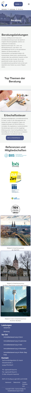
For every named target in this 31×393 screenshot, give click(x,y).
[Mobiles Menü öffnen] (28, 4)
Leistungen (12, 9)
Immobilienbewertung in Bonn (13, 337)
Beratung (6, 331)
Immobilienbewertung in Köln (13, 345)
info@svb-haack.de (13, 374)
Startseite (4, 9)
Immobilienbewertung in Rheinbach (15, 348)
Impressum (8, 382)
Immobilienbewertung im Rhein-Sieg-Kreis (15, 354)
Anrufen (17, 4)
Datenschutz (16, 382)
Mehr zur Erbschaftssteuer (14, 137)
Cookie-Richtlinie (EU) (24, 384)
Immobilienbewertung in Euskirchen (15, 341)
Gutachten (7, 327)
